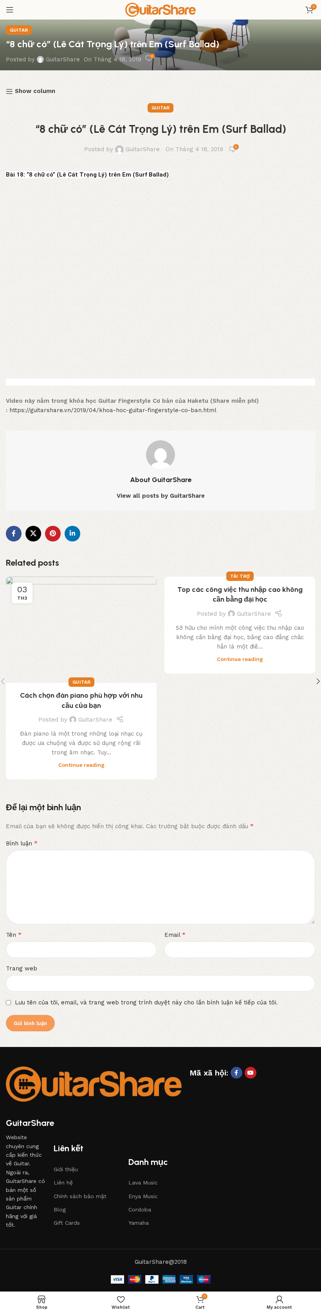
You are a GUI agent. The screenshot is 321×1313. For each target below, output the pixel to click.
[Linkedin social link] (72, 533)
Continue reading (81, 765)
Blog (60, 1209)
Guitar (19, 30)
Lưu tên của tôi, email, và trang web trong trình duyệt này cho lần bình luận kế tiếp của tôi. (146, 1002)
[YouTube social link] (250, 1073)
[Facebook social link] (14, 533)
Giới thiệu (66, 1169)
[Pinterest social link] (53, 533)
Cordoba (139, 1209)
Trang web (21, 968)
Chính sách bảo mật (80, 1196)
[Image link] (94, 1083)
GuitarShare (63, 59)
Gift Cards (67, 1223)
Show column (35, 91)
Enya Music (143, 1196)
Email (175, 934)
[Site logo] (160, 9)
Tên (14, 934)
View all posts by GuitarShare (161, 495)
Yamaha (138, 1223)
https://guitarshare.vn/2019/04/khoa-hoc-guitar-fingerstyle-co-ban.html (112, 410)
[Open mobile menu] (10, 10)
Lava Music (143, 1182)
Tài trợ (240, 576)
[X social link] (33, 533)
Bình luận (22, 843)
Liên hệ (63, 1182)
